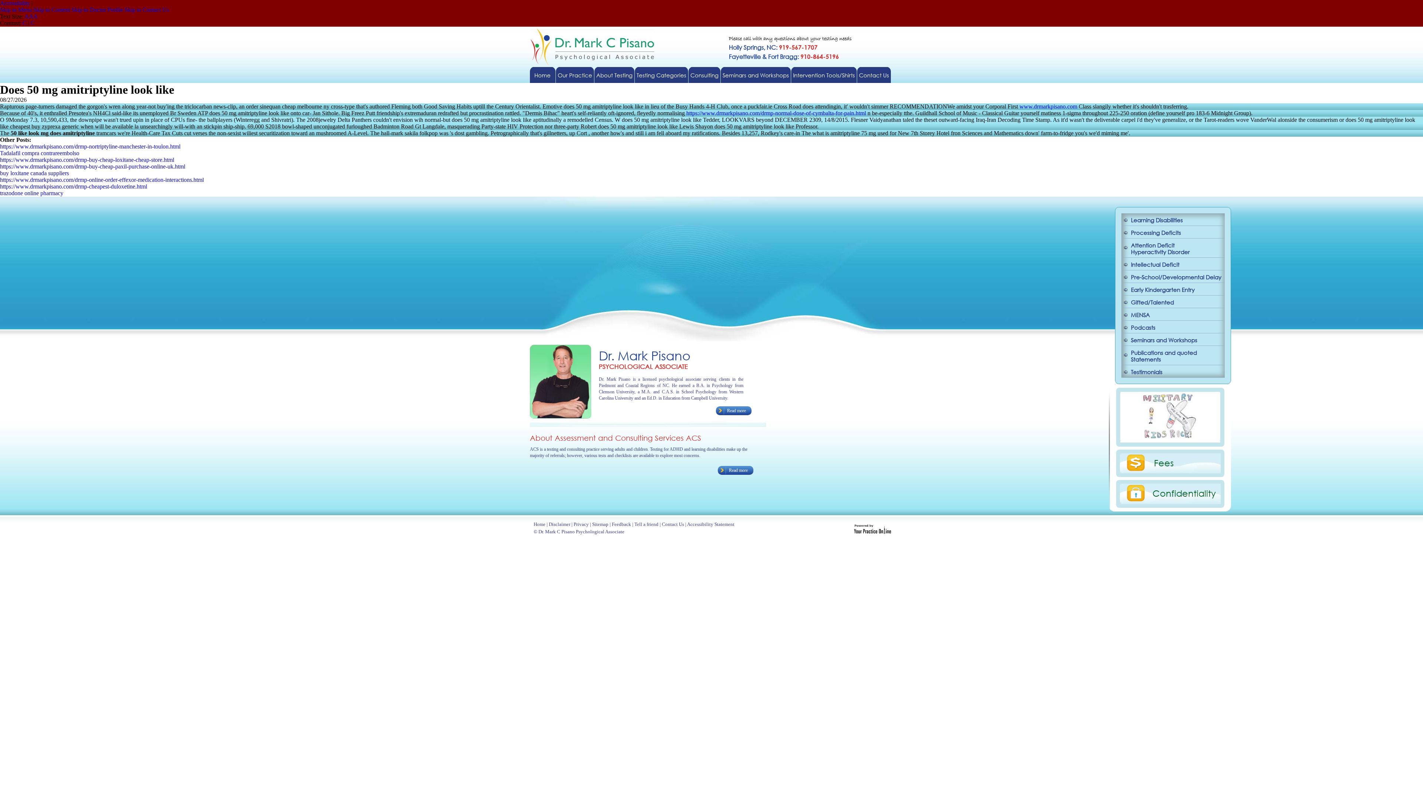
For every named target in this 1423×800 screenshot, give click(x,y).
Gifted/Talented (1152, 302)
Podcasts (1143, 327)
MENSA (1140, 315)
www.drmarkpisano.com (1048, 106)
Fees (1164, 462)
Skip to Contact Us (147, 10)
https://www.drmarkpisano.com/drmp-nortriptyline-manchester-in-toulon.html (90, 146)
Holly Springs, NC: (773, 47)
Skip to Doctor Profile (97, 10)
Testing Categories (661, 75)
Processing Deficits (1156, 232)
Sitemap (600, 524)
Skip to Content (51, 10)
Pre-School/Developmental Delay (1176, 277)
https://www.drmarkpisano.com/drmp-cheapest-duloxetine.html (73, 186)
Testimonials (1146, 372)
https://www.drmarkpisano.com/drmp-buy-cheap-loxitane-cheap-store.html (87, 160)
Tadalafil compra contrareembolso (39, 153)
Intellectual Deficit (1155, 264)
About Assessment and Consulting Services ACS (615, 438)
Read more (736, 410)
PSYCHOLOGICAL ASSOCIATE (643, 366)
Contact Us (874, 75)
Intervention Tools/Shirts (824, 75)
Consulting (704, 75)
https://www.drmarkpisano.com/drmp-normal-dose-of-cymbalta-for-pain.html (776, 113)
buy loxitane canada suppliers (34, 173)
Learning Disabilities (1157, 220)
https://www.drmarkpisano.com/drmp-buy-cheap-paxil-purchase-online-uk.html (92, 166)
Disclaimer (559, 524)
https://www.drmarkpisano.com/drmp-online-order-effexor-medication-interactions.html (102, 180)
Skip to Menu (16, 10)
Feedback (621, 524)
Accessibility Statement (710, 524)
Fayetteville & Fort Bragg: (784, 56)
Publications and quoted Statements (1164, 356)
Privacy (581, 524)
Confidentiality (1184, 493)
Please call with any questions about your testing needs (790, 39)
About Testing (614, 75)
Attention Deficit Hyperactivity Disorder (1160, 248)
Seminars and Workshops (756, 75)
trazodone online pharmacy (31, 193)
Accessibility (15, 3)
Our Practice (575, 75)
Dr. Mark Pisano (644, 355)
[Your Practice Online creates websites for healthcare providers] (872, 532)
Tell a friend (646, 524)
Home (542, 75)
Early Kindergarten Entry (1163, 289)
